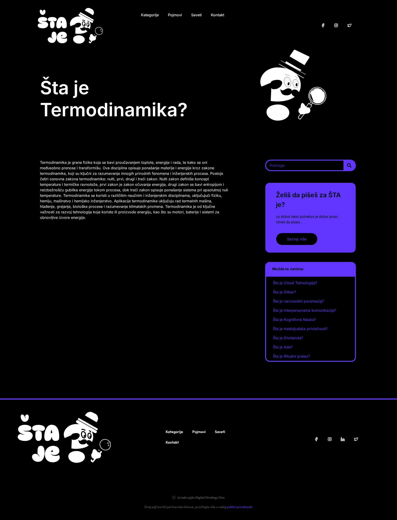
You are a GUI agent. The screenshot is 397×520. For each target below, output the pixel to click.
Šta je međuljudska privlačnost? (300, 328)
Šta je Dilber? (284, 292)
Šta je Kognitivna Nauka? (294, 319)
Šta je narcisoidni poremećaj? (298, 301)
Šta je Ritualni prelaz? (291, 356)
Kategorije (150, 15)
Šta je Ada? (282, 347)
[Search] (349, 165)
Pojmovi (175, 15)
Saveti (196, 15)
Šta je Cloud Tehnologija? (295, 283)
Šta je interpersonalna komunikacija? (304, 310)
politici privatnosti (239, 507)
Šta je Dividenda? (288, 338)
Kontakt (217, 15)
